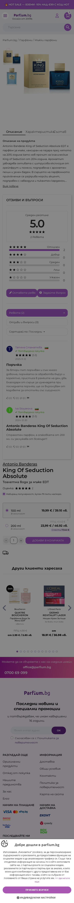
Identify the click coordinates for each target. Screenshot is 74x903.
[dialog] (37, 871)
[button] (37, 897)
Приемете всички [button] (37, 889)
